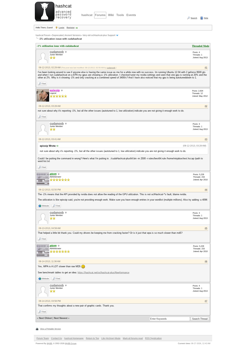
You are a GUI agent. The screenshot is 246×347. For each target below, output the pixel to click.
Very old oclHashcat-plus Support (99, 35)
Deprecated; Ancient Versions (66, 35)
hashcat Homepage (74, 338)
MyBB (49, 343)
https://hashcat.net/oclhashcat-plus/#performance (103, 272)
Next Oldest (45, 318)
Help (206, 18)
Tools (120, 15)
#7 (206, 301)
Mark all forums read (133, 338)
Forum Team (43, 338)
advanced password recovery (62, 11)
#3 (206, 139)
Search (194, 18)
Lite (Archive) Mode (110, 338)
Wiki (111, 15)
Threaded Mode (200, 46)
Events (131, 15)
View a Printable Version (50, 329)
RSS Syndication (153, 338)
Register (71, 27)
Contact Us (56, 338)
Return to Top (92, 338)
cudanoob (57, 51)
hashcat (86, 15)
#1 (206, 67)
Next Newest (60, 318)
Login (61, 27)
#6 (206, 261)
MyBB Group (70, 343)
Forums (100, 15)
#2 (206, 106)
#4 (206, 189)
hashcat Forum (43, 35)
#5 (206, 228)
